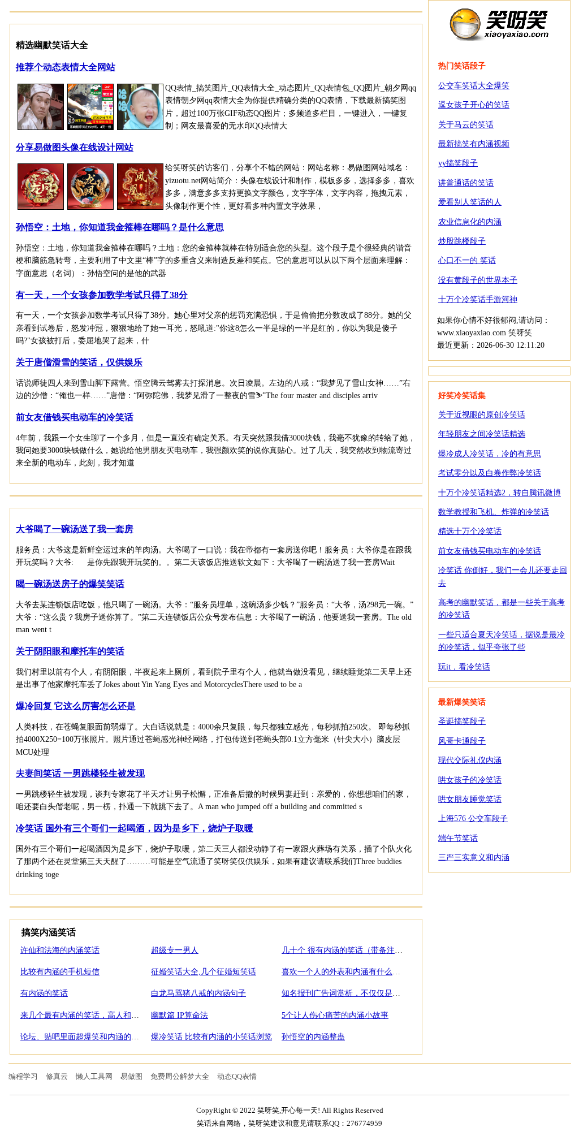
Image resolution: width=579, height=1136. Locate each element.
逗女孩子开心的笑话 (473, 105)
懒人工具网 (94, 1076)
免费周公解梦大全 (179, 1076)
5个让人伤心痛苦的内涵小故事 (335, 1015)
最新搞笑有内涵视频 (473, 144)
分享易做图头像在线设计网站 (74, 147)
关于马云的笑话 (466, 124)
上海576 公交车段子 (473, 818)
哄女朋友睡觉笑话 (470, 799)
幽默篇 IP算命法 (179, 1015)
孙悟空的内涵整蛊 (313, 1037)
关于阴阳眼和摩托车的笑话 (70, 651)
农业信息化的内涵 (470, 222)
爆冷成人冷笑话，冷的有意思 (489, 454)
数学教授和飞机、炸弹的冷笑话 (493, 512)
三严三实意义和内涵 (473, 857)
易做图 (131, 1076)
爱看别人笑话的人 (470, 202)
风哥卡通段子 (462, 741)
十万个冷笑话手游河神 (477, 299)
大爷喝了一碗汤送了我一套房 (74, 529)
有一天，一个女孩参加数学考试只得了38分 (102, 295)
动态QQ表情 (237, 1076)
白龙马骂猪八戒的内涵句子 (198, 993)
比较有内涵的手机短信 (60, 971)
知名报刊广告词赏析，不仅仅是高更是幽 (353, 993)
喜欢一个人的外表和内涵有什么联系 (345, 971)
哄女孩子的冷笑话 (470, 780)
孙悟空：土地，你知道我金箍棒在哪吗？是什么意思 (120, 227)
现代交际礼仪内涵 (470, 760)
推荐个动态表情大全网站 (65, 67)
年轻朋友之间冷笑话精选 (481, 434)
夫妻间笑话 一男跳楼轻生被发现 (80, 773)
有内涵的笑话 (44, 993)
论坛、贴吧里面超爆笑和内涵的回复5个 (89, 1037)
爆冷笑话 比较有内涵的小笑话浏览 (211, 1037)
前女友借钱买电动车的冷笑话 (74, 417)
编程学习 (23, 1076)
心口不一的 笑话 (467, 260)
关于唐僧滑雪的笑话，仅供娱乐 (79, 362)
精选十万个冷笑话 (470, 531)
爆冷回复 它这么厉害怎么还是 (76, 706)
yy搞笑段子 (458, 163)
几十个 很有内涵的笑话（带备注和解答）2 (356, 950)
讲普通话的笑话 (466, 183)
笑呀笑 (499, 24)
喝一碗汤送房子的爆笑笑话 (70, 584)
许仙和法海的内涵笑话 (60, 950)
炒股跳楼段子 (462, 241)
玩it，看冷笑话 (464, 667)
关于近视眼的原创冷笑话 (481, 415)
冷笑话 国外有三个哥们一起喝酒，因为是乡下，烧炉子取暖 (134, 828)
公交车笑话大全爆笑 (473, 85)
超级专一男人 (174, 950)
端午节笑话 (458, 838)
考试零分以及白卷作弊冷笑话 (489, 473)
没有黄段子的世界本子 (477, 280)
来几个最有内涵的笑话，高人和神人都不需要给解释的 (115, 1015)
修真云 (57, 1076)
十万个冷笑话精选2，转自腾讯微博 (499, 493)
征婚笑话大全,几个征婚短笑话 (203, 971)
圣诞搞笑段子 (462, 721)
